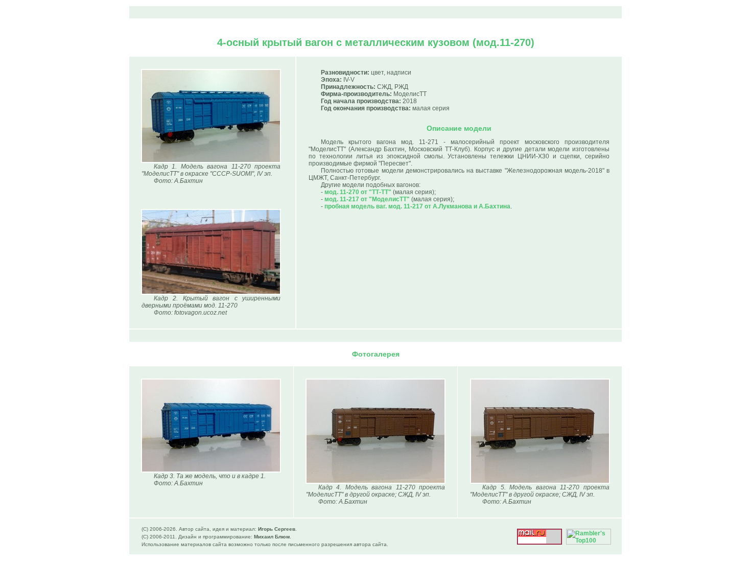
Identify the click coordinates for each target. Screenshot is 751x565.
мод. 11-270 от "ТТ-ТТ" (357, 192)
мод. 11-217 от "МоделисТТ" (367, 199)
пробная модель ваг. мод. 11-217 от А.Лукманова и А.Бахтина (417, 206)
